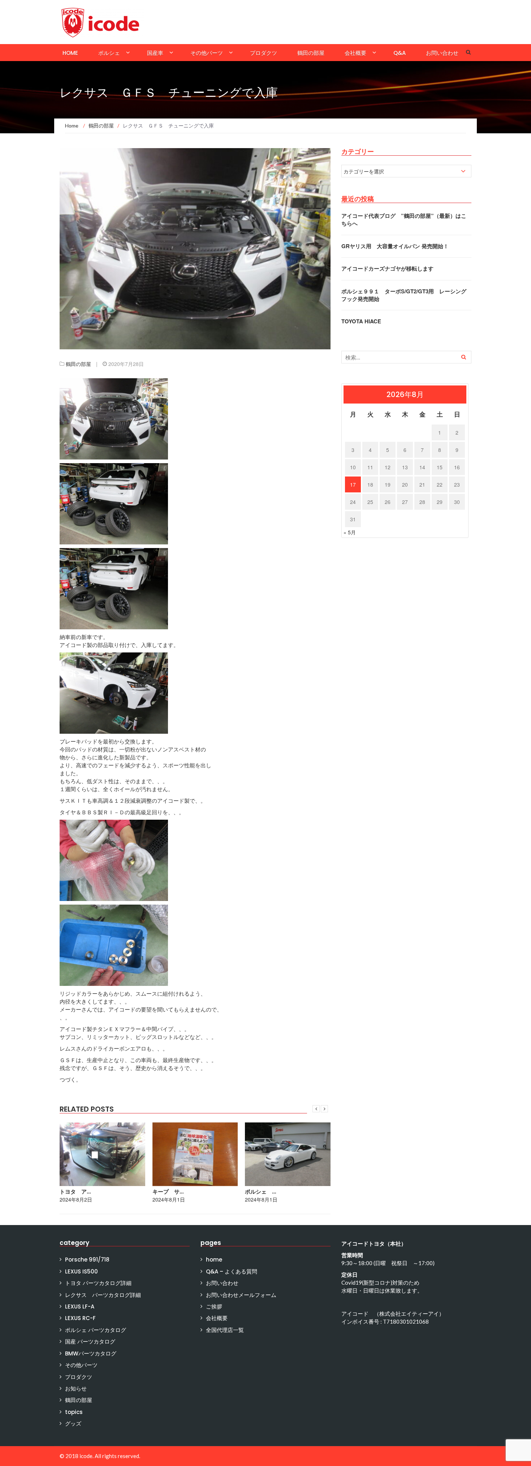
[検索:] (406, 357)
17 (353, 484)
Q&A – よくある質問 (231, 1271)
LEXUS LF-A (79, 1306)
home (70, 53)
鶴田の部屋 (310, 53)
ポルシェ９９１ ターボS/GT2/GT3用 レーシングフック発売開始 (403, 295)
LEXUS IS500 (81, 1271)
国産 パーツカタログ (90, 1341)
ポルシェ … (260, 1191)
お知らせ (76, 1388)
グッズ (73, 1423)
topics (74, 1412)
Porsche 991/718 (87, 1259)
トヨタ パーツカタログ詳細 (98, 1283)
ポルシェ (109, 53)
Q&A (399, 53)
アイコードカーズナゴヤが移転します (387, 268)
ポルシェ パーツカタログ (95, 1330)
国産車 (155, 53)
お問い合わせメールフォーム (241, 1295)
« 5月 (350, 532)
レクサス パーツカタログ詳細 (103, 1295)
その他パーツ (206, 53)
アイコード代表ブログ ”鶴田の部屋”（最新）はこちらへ (403, 219)
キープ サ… (168, 1191)
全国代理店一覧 (225, 1330)
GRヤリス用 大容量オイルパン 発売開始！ (395, 246)
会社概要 (355, 53)
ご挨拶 (214, 1306)
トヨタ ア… (75, 1191)
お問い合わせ (442, 53)
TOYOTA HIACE (361, 321)
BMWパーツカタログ (90, 1353)
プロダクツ (263, 53)
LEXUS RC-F (80, 1318)
